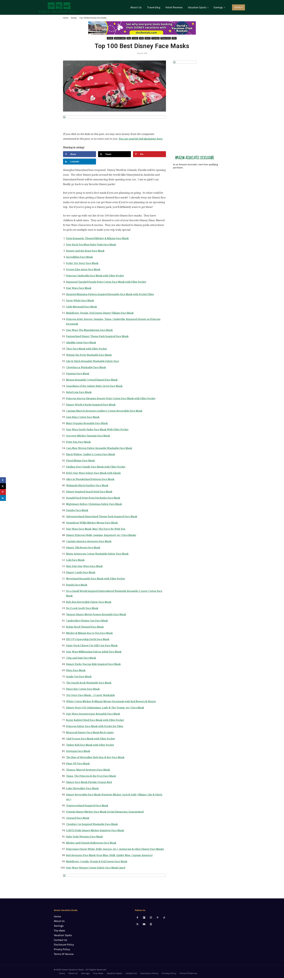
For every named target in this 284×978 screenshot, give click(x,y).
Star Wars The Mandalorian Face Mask (89, 330)
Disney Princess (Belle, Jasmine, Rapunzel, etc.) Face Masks (101, 535)
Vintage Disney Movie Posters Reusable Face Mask (96, 614)
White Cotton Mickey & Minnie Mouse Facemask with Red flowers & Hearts (111, 701)
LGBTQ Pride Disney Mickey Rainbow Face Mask (95, 830)
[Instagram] (150, 917)
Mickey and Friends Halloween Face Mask (91, 842)
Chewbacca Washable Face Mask (86, 367)
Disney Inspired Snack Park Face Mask (89, 491)
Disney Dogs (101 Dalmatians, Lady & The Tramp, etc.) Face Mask (105, 707)
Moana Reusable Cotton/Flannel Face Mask (92, 379)
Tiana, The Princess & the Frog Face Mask (91, 775)
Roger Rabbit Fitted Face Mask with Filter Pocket (95, 720)
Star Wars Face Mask (78, 288)
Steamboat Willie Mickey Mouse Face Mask (92, 522)
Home (65, 18)
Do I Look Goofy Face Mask (82, 608)
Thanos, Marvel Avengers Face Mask (88, 769)
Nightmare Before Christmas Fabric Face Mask (94, 504)
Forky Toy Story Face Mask (82, 263)
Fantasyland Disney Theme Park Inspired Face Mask (97, 336)
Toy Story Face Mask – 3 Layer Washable (90, 695)
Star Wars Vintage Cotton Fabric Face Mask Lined (95, 867)
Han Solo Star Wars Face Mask (84, 566)
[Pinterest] (157, 917)
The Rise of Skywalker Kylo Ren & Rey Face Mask (95, 757)
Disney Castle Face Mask (80, 572)
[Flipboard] (144, 917)
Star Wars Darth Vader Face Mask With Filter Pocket (97, 429)
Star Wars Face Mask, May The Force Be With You (95, 528)
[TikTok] (164, 917)
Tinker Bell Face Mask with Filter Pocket (90, 744)
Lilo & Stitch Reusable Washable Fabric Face (92, 361)
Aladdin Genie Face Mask (81, 342)
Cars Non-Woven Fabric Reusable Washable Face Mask (99, 448)
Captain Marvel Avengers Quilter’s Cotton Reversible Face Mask (104, 410)
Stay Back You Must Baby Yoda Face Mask (91, 244)
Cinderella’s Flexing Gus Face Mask (87, 620)
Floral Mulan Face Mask (80, 460)
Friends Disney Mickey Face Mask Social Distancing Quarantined (105, 811)
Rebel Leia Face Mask (79, 392)
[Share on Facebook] (3, 480)
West (174, 38)
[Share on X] (3, 486)
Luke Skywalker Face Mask (82, 788)
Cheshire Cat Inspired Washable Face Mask (92, 824)
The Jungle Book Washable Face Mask (88, 682)
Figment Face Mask (77, 373)
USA (141, 38)
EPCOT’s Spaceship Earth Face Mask (87, 639)
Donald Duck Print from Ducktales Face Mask (93, 497)
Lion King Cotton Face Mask (82, 417)
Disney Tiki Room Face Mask (83, 547)
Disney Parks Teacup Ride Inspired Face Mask (93, 664)
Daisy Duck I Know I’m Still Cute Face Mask (92, 645)
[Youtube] (144, 924)
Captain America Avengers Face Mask (88, 541)
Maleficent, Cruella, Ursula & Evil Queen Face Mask (96, 861)
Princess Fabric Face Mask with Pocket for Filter (94, 726)
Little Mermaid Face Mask (81, 306)
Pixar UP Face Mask (78, 763)
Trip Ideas (155, 38)
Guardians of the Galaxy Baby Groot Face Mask (94, 385)
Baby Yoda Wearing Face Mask (84, 836)
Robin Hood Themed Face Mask (85, 626)
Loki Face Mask (75, 559)
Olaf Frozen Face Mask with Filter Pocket (90, 738)
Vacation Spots (120, 38)
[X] (137, 924)
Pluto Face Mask (75, 670)
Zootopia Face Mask (78, 751)
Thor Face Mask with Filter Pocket (86, 348)
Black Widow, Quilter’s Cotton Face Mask (90, 454)
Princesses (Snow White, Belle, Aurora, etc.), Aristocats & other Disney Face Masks (115, 849)
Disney (74, 18)
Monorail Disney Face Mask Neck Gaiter (90, 732)
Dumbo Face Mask (77, 510)
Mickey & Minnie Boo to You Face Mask (89, 633)
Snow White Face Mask (80, 300)
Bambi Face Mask (76, 584)
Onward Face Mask (77, 817)
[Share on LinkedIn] (3, 498)
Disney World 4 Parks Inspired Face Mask (91, 404)
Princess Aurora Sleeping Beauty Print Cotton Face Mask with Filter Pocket (110, 398)
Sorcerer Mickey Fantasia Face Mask (88, 435)
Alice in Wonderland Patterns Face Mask (90, 479)
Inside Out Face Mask (79, 676)
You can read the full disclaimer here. (140, 138)
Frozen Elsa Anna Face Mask (83, 269)
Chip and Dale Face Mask (81, 657)
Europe (135, 38)
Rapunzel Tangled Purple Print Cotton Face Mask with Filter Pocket (106, 281)
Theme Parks (165, 38)
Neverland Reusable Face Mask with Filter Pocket (95, 578)
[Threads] (150, 924)
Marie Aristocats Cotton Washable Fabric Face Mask (97, 553)
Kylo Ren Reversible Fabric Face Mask (88, 601)
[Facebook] (137, 917)
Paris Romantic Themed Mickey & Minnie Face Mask (97, 238)
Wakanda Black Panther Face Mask (87, 485)
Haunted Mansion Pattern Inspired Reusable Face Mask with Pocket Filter (110, 294)
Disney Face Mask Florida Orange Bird (89, 782)
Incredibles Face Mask (79, 256)
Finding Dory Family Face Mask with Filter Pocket (95, 466)
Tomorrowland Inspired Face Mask (87, 805)
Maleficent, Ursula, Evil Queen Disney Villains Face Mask (100, 312)
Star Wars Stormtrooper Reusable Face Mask (93, 713)
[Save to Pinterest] (3, 492)
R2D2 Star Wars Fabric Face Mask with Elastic (93, 472)
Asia (128, 38)
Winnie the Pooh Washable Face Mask (89, 354)
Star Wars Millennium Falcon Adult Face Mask (93, 651)
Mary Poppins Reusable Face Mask (87, 423)
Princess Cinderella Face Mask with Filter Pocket (95, 275)
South (147, 38)
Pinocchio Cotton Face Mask (83, 688)
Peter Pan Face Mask (78, 441)
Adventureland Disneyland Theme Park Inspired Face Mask (101, 516)
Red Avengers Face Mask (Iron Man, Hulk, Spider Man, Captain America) (109, 855)
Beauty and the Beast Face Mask (85, 250)
